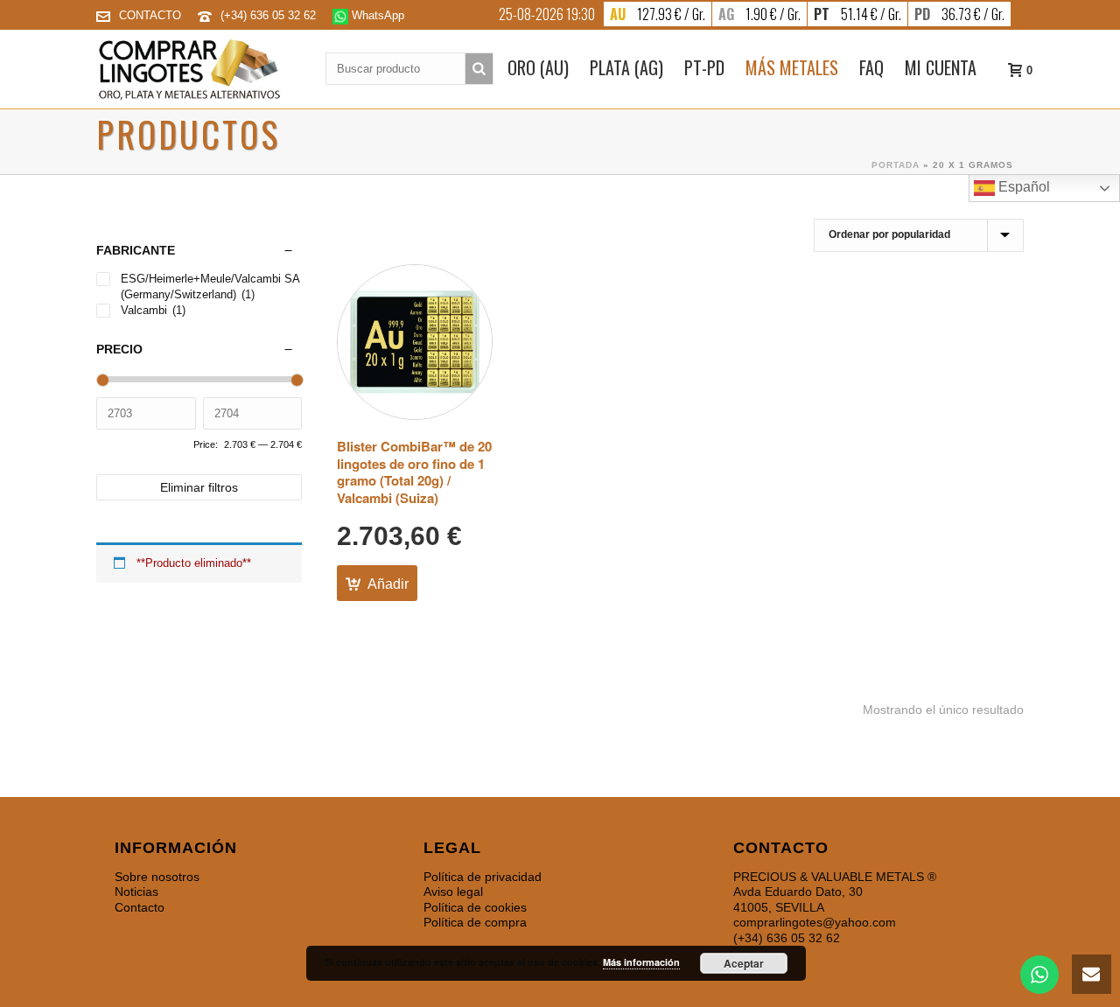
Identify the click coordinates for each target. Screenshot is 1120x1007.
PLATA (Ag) (626, 67)
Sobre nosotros (157, 877)
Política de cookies (475, 907)
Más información (641, 962)
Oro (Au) (538, 67)
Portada (896, 165)
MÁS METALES (792, 67)
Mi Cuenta (940, 67)
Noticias (136, 892)
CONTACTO (150, 15)
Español (1022, 186)
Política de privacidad (483, 877)
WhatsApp (376, 15)
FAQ (871, 67)
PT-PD (704, 67)
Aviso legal (453, 892)
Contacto (139, 907)
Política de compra (475, 922)
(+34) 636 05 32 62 (269, 15)
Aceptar (744, 963)
